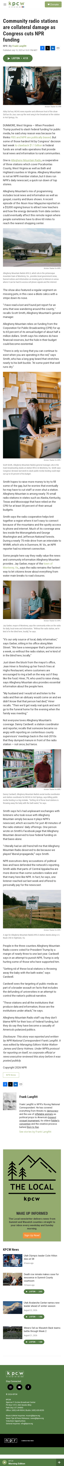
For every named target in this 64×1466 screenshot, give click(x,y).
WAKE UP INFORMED (32, 1213)
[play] (4, 1462)
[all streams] (60, 1462)
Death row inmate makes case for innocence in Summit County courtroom (41, 1277)
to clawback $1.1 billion (28, 145)
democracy (52, 1110)
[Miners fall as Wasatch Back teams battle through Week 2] (12, 1332)
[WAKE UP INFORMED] (32, 1178)
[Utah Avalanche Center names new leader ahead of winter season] (12, 1307)
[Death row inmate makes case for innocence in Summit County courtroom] (12, 1279)
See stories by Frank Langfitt (35, 1131)
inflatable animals (44, 1114)
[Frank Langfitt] (9, 1101)
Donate (54, 4)
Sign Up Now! (32, 1235)
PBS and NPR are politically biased (31, 137)
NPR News (11, 1075)
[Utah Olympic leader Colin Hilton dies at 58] (12, 1260)
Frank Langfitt (19, 45)
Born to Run (33, 1127)
